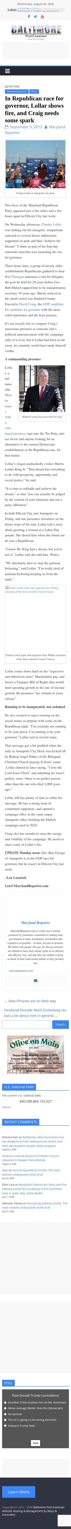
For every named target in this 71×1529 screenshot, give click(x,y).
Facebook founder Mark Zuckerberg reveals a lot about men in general (35, 1013)
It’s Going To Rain (28, 10)
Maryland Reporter (17, 91)
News (34, 91)
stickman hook (11, 1156)
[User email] (35, 981)
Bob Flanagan (14, 276)
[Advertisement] (35, 50)
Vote (35, 1443)
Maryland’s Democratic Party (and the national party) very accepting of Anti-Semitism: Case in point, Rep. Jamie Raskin (34, 1189)
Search (60, 1024)
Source (6, 1107)
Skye (5, 1170)
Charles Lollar (51, 224)
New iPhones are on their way (30, 1001)
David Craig (27, 304)
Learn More (19, 1492)
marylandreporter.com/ (21, 970)
